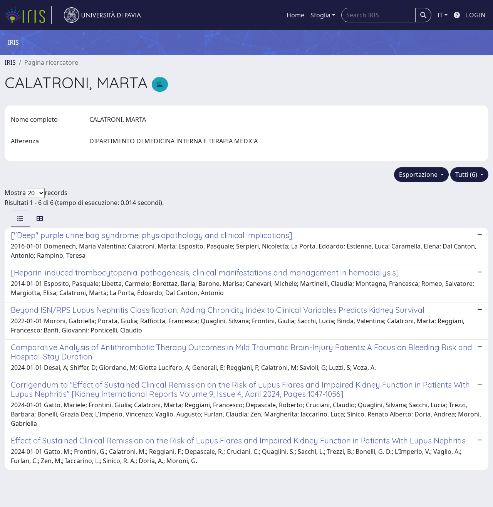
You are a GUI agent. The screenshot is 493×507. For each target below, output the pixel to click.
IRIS (10, 62)
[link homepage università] (102, 15)
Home (295, 15)
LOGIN (475, 15)
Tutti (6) (467, 174)
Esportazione (419, 174)
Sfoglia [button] (320, 15)
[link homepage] (28, 15)
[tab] (20, 218)
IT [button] (440, 15)
